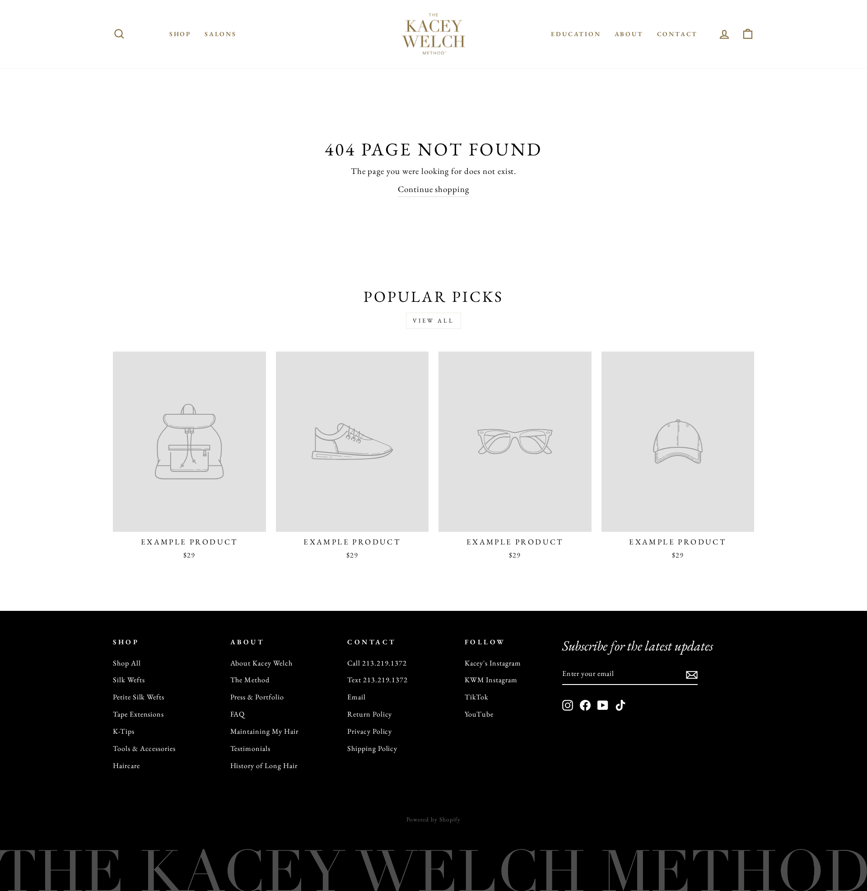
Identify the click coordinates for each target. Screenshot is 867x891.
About (629, 34)
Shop (180, 34)
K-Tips (124, 731)
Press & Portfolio (257, 697)
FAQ (237, 714)
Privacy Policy (369, 731)
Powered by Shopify (433, 819)
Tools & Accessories (144, 748)
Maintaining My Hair (264, 731)
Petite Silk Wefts (138, 697)
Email (356, 697)
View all (433, 320)
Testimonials (250, 748)
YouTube (479, 714)
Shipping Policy (372, 748)
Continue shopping (433, 189)
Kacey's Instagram (493, 663)
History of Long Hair (264, 765)
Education (576, 34)
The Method (250, 680)
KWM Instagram (491, 680)
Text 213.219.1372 (377, 680)
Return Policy (369, 714)
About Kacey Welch (261, 663)
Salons (221, 34)
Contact (677, 34)
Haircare (126, 765)
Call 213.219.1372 (377, 663)
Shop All (127, 663)
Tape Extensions (138, 714)
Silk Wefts (129, 680)
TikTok (477, 697)
